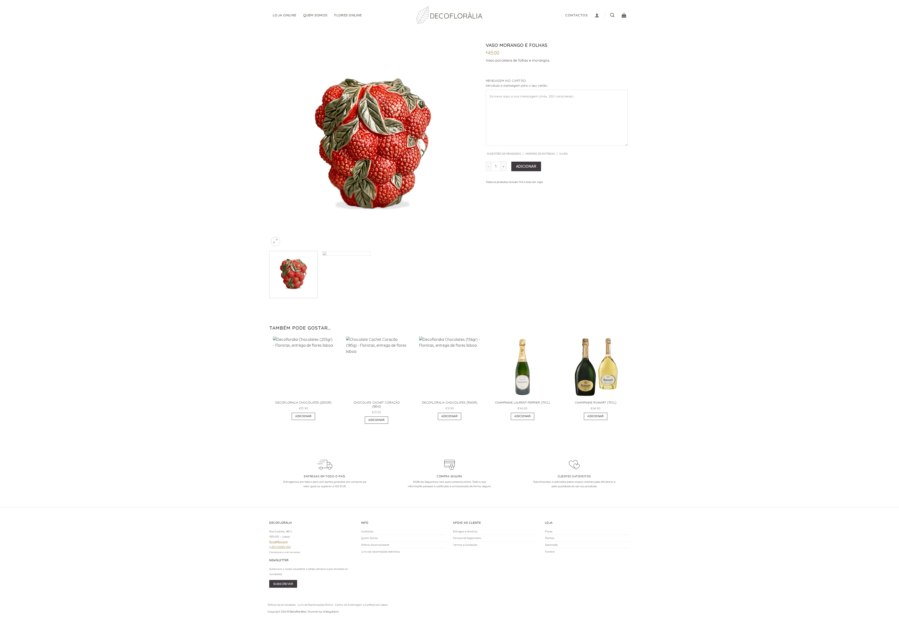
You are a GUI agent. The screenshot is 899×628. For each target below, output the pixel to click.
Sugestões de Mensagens (504, 153)
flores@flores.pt (278, 541)
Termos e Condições (465, 544)
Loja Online (284, 15)
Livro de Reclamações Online (315, 604)
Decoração (551, 544)
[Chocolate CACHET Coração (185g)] (376, 367)
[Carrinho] (624, 15)
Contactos (367, 531)
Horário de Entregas (540, 153)
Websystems (331, 611)
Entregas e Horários (465, 531)
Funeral (550, 551)
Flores (548, 531)
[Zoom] (275, 241)
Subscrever (283, 584)
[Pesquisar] (612, 15)
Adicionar (526, 166)
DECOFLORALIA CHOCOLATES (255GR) (303, 402)
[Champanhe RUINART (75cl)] (595, 367)
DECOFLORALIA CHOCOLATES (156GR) (449, 402)
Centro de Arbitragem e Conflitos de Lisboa (361, 604)
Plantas (549, 538)
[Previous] (279, 143)
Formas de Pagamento (467, 538)
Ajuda (563, 153)
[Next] (466, 143)
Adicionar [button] (303, 416)
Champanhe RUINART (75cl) (595, 402)
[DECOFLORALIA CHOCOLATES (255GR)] (303, 367)
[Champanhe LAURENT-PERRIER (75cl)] (522, 367)
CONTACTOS (576, 15)
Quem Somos (315, 15)
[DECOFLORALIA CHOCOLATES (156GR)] (449, 367)
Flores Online (348, 15)
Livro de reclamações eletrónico (380, 551)
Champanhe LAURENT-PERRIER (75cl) (522, 402)
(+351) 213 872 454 (280, 547)
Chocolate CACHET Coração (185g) (376, 404)
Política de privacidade (375, 544)
